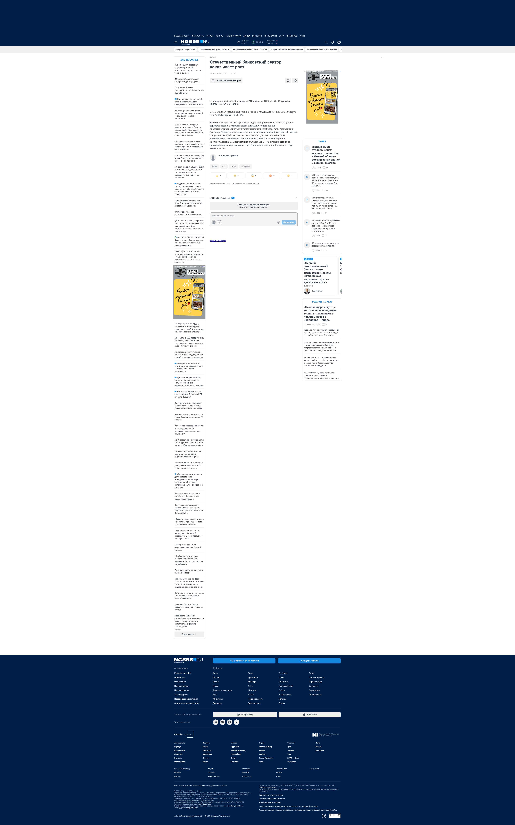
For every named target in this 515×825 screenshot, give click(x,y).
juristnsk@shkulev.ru (235, 806)
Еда (214, 694)
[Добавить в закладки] (288, 80)
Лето (250, 686)
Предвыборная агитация (186, 699)
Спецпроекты (315, 694)
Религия (282, 699)
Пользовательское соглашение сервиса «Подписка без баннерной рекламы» (288, 806)
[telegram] (215, 722)
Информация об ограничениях (271, 795)
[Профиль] (339, 42)
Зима (250, 673)
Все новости (189, 59)
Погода (209, 36)
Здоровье (217, 703)
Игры (302, 36)
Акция (233, 166)
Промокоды (292, 36)
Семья (282, 703)
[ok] (236, 722)
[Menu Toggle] (176, 42)
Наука (251, 694)
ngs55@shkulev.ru (204, 804)
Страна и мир (315, 682)
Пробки (258, 42)
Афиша (246, 36)
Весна (216, 682)
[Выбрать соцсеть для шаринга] (295, 80)
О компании (180, 682)
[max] (229, 722)
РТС (224, 166)
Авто (215, 673)
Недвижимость (182, 36)
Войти (219, 223)
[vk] (222, 722)
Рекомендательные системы (270, 803)
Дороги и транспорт (222, 690)
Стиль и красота (317, 677)
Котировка (245, 166)
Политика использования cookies (272, 799)
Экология (313, 686)
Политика (283, 682)
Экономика (314, 690)
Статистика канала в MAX (186, 703)
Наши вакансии (181, 690)
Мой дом (252, 690)
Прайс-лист (179, 677)
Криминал (253, 677)
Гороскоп (257, 36)
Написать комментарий (229, 80)
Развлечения (285, 694)
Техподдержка (181, 694)
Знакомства (198, 36)
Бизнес (216, 677)
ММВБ (214, 166)
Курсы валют (270, 36)
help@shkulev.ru (192, 808)
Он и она (283, 673)
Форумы (219, 36)
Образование (254, 703)
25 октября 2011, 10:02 (218, 74)
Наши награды (181, 686)
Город (215, 686)
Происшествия (286, 686)
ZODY (281, 36)
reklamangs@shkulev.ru (267, 787)
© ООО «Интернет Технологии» (217, 816)
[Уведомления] (332, 42)
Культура (252, 682)
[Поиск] (326, 42)
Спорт (312, 673)
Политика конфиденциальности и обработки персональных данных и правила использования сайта (298, 810)
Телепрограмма (233, 36)
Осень (281, 677)
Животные (218, 699)
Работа (282, 690)
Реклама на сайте (182, 673)
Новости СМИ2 (218, 240)
